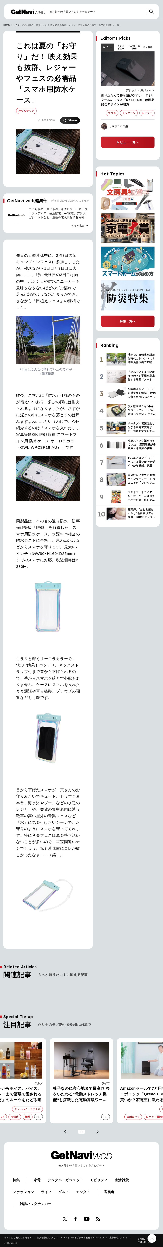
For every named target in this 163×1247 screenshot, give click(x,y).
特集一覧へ (128, 321)
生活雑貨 (122, 1180)
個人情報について (46, 1237)
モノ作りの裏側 (134, 47)
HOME (6, 25)
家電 (107, 1083)
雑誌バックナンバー (36, 1204)
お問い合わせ (11, 1243)
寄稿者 (109, 1192)
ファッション (23, 1192)
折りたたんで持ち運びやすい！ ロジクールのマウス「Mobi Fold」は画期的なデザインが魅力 (128, 100)
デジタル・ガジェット (140, 90)
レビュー (107, 47)
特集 (16, 1180)
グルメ (63, 1192)
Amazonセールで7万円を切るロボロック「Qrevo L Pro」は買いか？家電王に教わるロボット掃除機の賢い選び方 (81, 1094)
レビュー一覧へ (128, 142)
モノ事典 (147, 47)
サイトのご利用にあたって (18, 1237)
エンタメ (83, 1192)
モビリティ (99, 1180)
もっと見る (80, 226)
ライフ (16, 25)
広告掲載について (119, 1237)
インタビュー (121, 47)
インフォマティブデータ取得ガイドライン (82, 1237)
